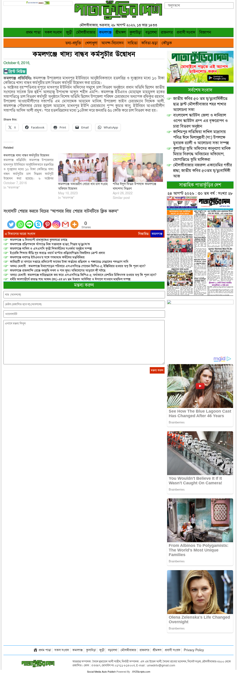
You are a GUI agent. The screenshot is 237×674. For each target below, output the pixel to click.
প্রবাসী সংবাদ (186, 32)
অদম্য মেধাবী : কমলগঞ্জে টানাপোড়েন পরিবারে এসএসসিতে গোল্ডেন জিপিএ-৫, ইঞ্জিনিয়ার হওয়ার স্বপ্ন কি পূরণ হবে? (78, 266)
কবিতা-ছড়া (149, 43)
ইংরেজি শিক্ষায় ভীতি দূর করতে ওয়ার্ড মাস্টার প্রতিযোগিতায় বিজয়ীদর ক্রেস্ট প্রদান (57, 253)
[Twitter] (11, 221)
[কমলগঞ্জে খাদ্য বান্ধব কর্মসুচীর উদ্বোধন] (30, 171)
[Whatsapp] (20, 221)
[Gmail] (65, 221)
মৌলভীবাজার (85, 32)
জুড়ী (69, 32)
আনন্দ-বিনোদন (112, 43)
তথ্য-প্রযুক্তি (73, 43)
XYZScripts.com (141, 672)
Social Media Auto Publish (101, 672)
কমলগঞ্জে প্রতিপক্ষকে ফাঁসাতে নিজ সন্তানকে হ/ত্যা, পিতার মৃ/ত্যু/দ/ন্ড (50, 244)
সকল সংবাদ (53, 32)
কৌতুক (167, 43)
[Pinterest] (47, 221)
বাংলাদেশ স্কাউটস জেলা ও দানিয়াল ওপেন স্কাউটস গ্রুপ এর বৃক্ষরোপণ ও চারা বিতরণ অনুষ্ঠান (200, 121)
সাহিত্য (132, 43)
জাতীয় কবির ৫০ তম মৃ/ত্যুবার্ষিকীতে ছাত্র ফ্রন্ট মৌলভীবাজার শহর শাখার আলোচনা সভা (200, 104)
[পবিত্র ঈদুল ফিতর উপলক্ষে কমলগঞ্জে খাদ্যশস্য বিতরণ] (138, 167)
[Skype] (38, 221)
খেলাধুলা (91, 43)
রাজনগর (167, 32)
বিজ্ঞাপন (205, 32)
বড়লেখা (151, 32)
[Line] (29, 221)
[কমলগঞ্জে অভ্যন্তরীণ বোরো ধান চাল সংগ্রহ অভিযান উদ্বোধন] (83, 167)
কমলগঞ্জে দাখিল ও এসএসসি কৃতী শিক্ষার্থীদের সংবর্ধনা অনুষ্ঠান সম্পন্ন (51, 248)
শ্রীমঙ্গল (120, 32)
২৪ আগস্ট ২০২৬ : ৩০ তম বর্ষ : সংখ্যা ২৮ (200, 193)
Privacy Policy (194, 650)
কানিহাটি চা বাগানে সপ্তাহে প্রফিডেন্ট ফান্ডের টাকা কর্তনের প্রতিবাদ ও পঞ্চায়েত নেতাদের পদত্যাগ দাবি (69, 262)
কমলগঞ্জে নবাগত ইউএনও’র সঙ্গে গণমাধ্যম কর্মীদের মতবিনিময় (47, 257)
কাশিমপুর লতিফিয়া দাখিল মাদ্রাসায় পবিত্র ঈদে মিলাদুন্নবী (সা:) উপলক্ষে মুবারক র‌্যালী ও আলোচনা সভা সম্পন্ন (201, 137)
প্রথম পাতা (33, 32)
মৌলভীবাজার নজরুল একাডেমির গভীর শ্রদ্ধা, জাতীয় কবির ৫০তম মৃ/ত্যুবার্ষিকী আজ (202, 170)
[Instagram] (56, 221)
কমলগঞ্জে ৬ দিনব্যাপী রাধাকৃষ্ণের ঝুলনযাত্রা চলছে (38, 240)
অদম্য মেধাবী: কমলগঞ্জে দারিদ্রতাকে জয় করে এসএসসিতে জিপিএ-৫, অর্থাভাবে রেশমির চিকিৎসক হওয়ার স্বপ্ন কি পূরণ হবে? (83, 275)
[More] (74, 221)
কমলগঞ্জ (105, 32)
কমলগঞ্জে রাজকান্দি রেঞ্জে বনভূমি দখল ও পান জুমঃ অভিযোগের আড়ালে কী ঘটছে (58, 270)
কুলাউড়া (135, 32)
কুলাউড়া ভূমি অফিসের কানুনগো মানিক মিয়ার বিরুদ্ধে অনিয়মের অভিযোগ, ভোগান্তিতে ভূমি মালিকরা (202, 154)
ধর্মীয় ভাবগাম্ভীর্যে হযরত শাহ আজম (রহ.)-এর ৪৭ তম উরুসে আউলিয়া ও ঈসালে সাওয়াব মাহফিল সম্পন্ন (70, 279)
